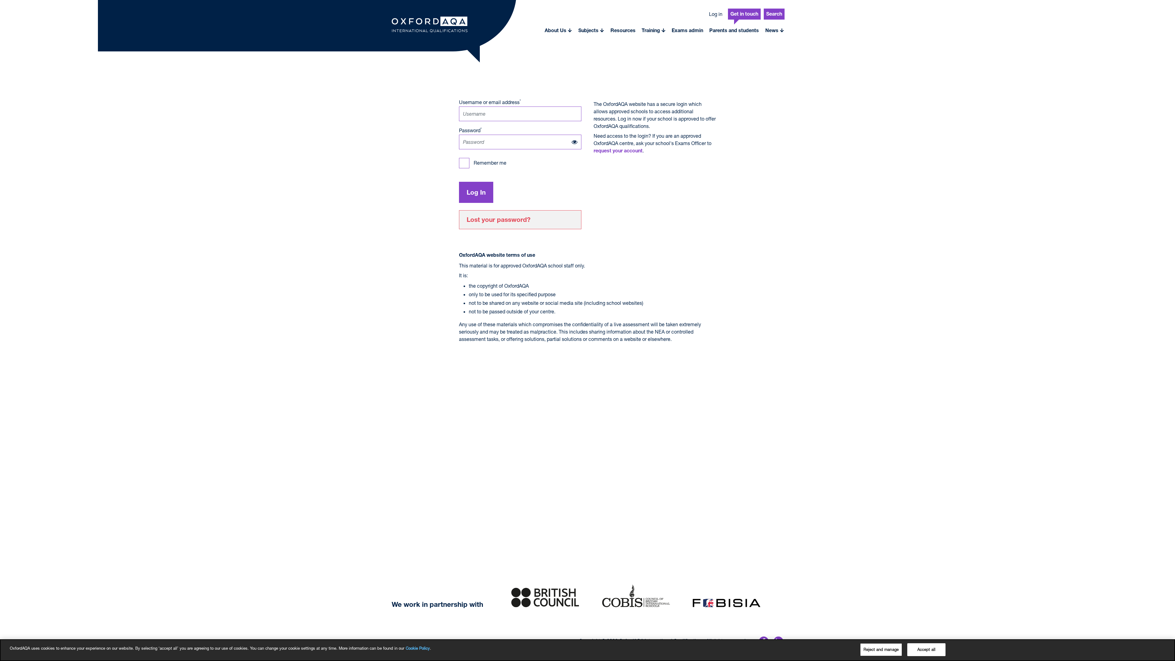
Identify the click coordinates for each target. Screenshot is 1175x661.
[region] (587, 650)
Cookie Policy (418, 648)
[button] (558, 30)
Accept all (926, 649)
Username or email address (490, 102)
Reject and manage (881, 649)
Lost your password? (499, 220)
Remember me (490, 163)
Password (470, 130)
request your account (618, 151)
